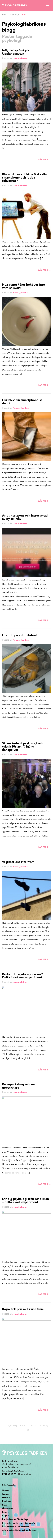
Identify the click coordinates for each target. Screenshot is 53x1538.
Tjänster (5, 1494)
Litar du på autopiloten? (19, 635)
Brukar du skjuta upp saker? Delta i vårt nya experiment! (23, 976)
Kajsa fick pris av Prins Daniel (23, 1309)
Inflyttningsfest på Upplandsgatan (15, 52)
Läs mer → (44, 160)
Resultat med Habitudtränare (15, 1526)
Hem (4, 14)
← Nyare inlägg (11, 1425)
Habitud (6, 1497)
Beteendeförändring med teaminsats (18, 1522)
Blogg (4, 1504)
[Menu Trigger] (47, 5)
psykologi (14, 14)
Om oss (5, 1490)
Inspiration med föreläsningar (15, 1519)
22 (28, 1430)
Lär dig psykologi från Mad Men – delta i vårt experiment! (25, 1201)
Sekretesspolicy (9, 1484)
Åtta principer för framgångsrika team (19, 1530)
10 (32, 1425)
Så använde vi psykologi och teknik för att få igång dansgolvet (22, 747)
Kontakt (5, 1512)
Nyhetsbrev (7, 1508)
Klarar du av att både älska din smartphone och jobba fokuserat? (24, 178)
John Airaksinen (19, 58)
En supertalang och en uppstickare (18, 1086)
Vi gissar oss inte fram (18, 862)
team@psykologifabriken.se (14, 1470)
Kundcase (6, 1501)
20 (35, 1425)
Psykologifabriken (20, 292)
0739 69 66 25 (9, 1474)
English (5, 1515)
